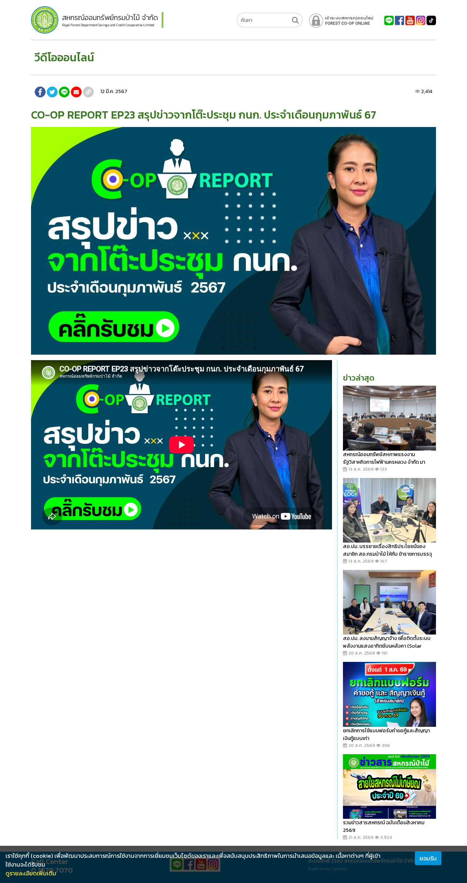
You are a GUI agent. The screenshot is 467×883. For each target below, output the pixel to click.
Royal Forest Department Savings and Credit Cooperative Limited (108, 25)
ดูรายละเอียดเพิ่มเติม (30, 873)
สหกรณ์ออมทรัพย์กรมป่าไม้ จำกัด (110, 17)
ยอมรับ (428, 858)
